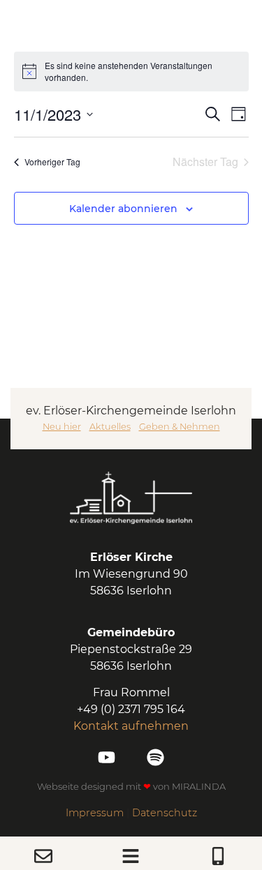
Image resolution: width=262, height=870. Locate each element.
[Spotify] (155, 757)
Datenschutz (164, 813)
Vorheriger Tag (52, 161)
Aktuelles (110, 426)
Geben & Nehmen (179, 426)
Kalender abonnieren (123, 208)
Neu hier (62, 426)
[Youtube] (106, 757)
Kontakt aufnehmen (131, 726)
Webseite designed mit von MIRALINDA (131, 786)
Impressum (95, 813)
